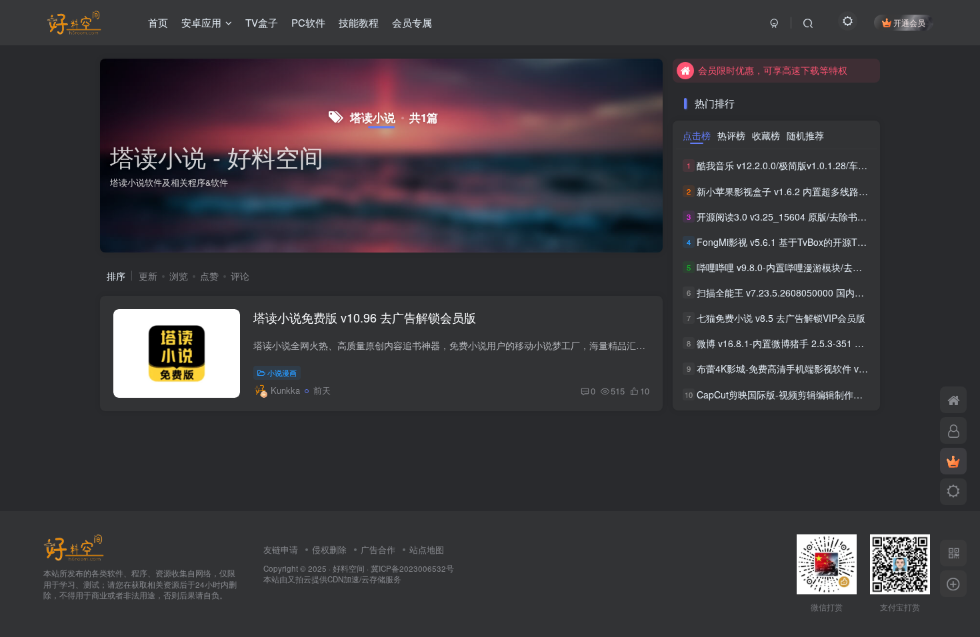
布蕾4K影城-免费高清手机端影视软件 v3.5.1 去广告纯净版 (818, 369)
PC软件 (308, 22)
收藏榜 (766, 135)
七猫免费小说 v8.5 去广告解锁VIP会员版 (781, 317)
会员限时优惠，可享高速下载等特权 (772, 70)
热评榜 (731, 135)
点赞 (209, 276)
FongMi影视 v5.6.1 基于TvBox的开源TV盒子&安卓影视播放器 (825, 242)
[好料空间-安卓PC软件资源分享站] (73, 546)
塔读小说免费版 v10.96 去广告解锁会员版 (364, 317)
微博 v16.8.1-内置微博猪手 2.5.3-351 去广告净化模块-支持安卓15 (834, 343)
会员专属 (412, 22)
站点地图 (426, 549)
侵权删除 (329, 549)
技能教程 (359, 22)
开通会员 (909, 22)
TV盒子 (261, 22)
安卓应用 (201, 22)
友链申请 (280, 549)
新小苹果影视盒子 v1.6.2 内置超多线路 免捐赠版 (798, 191)
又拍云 (299, 579)
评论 (240, 276)
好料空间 (349, 568)
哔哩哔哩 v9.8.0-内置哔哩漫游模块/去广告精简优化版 (807, 267)
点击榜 (697, 135)
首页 (158, 22)
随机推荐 (805, 135)
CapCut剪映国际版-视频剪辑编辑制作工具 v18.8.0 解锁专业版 (826, 394)
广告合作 (378, 549)
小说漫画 (282, 372)
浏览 (178, 276)
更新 (148, 276)
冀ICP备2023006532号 (412, 568)
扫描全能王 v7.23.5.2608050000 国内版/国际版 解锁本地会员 (825, 292)
